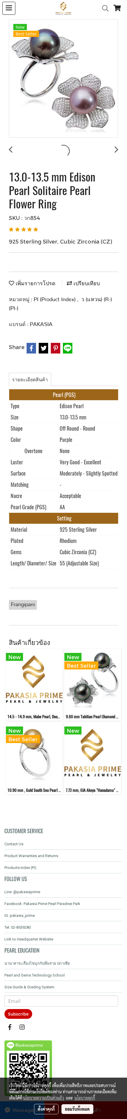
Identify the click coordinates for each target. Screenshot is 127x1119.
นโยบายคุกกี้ (84, 1097)
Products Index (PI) (20, 867)
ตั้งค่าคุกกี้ (46, 1109)
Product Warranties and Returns (31, 856)
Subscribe (18, 1013)
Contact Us (13, 844)
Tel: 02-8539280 (17, 927)
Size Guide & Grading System (29, 987)
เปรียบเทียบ (86, 283)
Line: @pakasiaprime (22, 892)
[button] (103, 8)
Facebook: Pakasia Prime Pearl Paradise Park (42, 903)
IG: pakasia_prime (19, 915)
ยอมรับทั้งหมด (77, 1109)
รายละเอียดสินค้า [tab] (30, 379)
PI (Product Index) (55, 299)
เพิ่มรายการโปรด (35, 283)
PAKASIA (41, 324)
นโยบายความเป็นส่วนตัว (43, 1097)
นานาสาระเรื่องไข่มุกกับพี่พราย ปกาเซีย (37, 963)
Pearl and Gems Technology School (34, 975)
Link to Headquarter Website (28, 939)
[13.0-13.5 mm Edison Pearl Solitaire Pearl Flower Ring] (63, 79)
